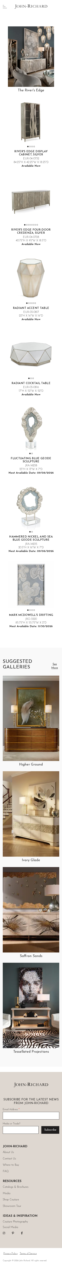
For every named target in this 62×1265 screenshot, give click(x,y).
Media (6, 1193)
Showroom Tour (12, 1206)
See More (54, 666)
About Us (8, 1152)
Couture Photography (15, 1221)
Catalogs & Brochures (15, 1187)
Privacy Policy (10, 1253)
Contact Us (9, 1158)
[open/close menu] (5, 7)
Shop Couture (11, 1199)
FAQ (6, 1171)
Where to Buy (11, 1165)
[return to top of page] (55, 1258)
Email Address (11, 1109)
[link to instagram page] (4, 1233)
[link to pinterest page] (13, 1233)
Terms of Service (28, 1253)
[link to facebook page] (22, 1233)
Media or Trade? (11, 1123)
